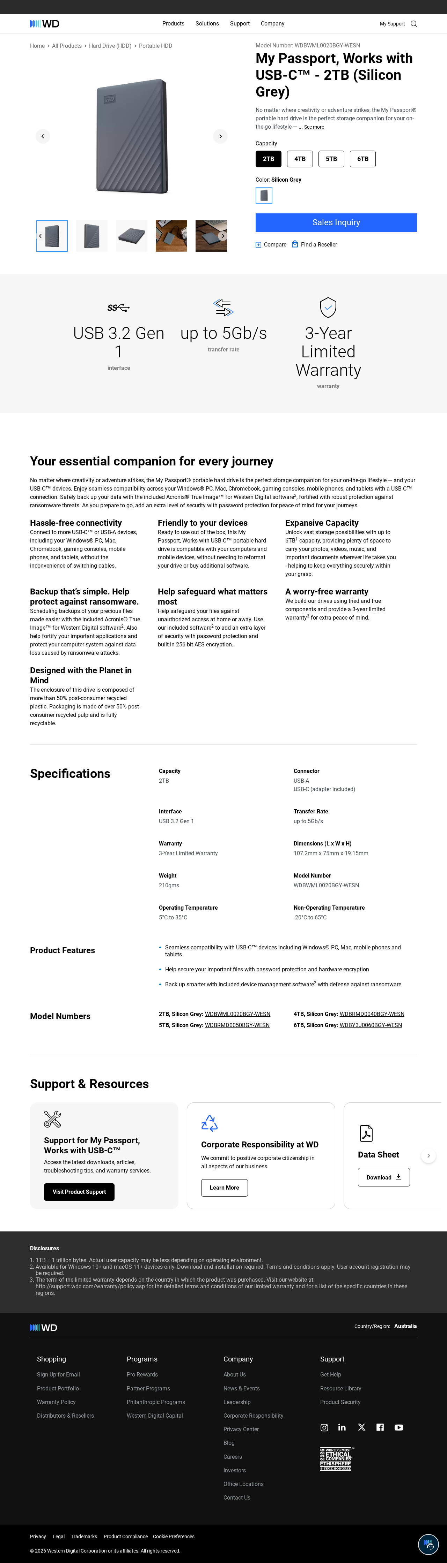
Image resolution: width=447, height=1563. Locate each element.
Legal (59, 1536)
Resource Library (340, 1388)
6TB (362, 158)
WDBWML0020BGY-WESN (237, 1014)
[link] (271, 245)
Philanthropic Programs (156, 1402)
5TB (331, 158)
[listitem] (264, 195)
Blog (229, 1443)
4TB (300, 158)
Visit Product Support (79, 1192)
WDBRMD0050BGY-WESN (237, 1025)
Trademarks (84, 1536)
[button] (52, 236)
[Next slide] (220, 136)
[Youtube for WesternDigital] (399, 1428)
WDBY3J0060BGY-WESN (371, 1025)
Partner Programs (148, 1388)
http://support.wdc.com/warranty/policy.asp (90, 1286)
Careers (233, 1457)
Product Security (340, 1402)
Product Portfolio (58, 1388)
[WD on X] (362, 1427)
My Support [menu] (392, 23)
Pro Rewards (142, 1374)
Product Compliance (126, 1536)
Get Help (330, 1374)
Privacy (38, 1536)
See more (314, 127)
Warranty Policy (56, 1402)
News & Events (242, 1388)
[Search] (414, 24)
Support (240, 23)
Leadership (237, 1402)
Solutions (207, 23)
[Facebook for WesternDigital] (380, 1428)
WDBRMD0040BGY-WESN (372, 1014)
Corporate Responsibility (254, 1415)
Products (173, 23)
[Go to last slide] (43, 136)
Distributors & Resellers (65, 1415)
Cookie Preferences (174, 1536)
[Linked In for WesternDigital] (342, 1428)
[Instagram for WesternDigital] (324, 1428)
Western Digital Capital (155, 1415)
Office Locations (244, 1484)
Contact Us (237, 1497)
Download (380, 1177)
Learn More (224, 1187)
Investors (235, 1470)
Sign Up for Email (58, 1374)
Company (273, 23)
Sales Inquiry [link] (336, 222)
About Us (235, 1374)
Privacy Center (241, 1429)
